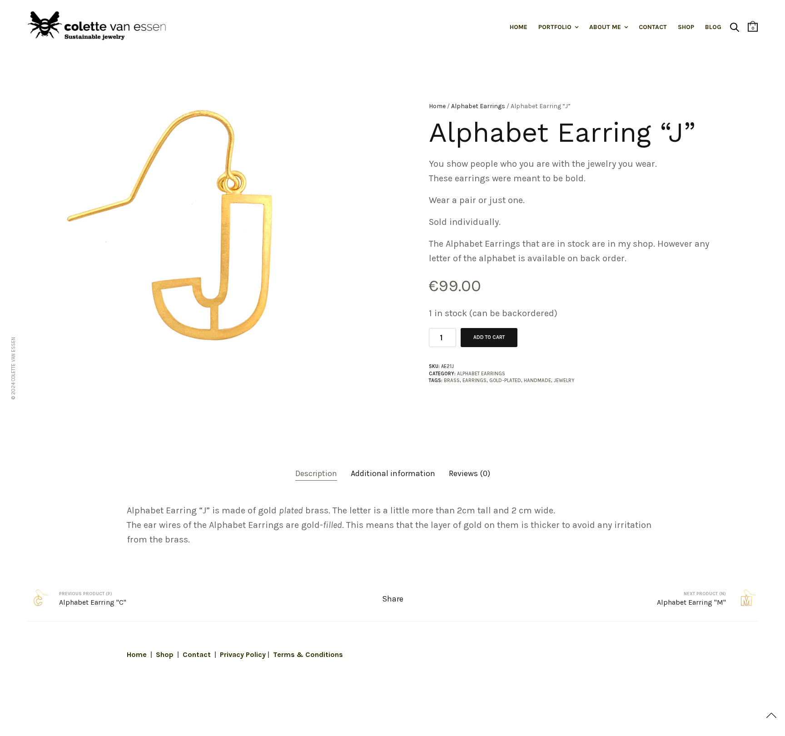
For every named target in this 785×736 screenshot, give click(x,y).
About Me (605, 27)
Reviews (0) (469, 473)
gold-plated (505, 380)
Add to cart (489, 337)
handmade (537, 380)
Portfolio (554, 27)
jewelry (564, 380)
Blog (713, 27)
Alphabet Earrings (478, 106)
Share (392, 599)
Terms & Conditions (308, 654)
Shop (686, 27)
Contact (653, 27)
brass (452, 380)
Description (316, 473)
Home (518, 27)
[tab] (316, 473)
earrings (474, 380)
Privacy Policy (243, 654)
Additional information (393, 473)
